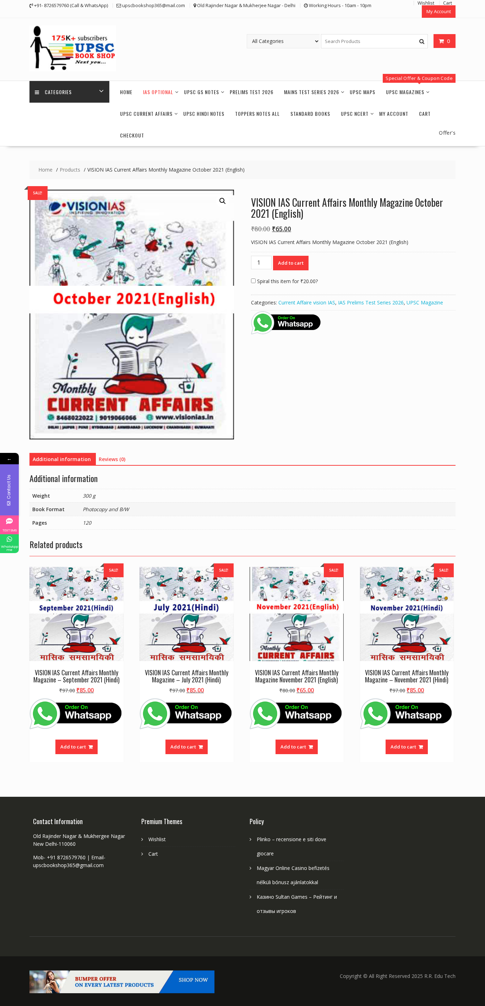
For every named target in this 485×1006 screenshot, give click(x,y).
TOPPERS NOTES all (257, 113)
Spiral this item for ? (287, 281)
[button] (222, 201)
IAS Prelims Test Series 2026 (371, 302)
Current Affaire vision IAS (306, 302)
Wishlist (157, 839)
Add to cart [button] (73, 746)
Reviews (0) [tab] (112, 459)
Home (126, 92)
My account (393, 113)
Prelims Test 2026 (251, 92)
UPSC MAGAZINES (405, 92)
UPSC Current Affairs (146, 113)
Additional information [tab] (62, 459)
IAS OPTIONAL (158, 92)
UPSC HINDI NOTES (203, 113)
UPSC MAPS (362, 92)
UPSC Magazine (425, 302)
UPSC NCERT (355, 113)
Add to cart (291, 263)
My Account (438, 11)
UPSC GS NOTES (201, 92)
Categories (58, 92)
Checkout (132, 135)
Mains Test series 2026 (311, 92)
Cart (425, 113)
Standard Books (310, 113)
